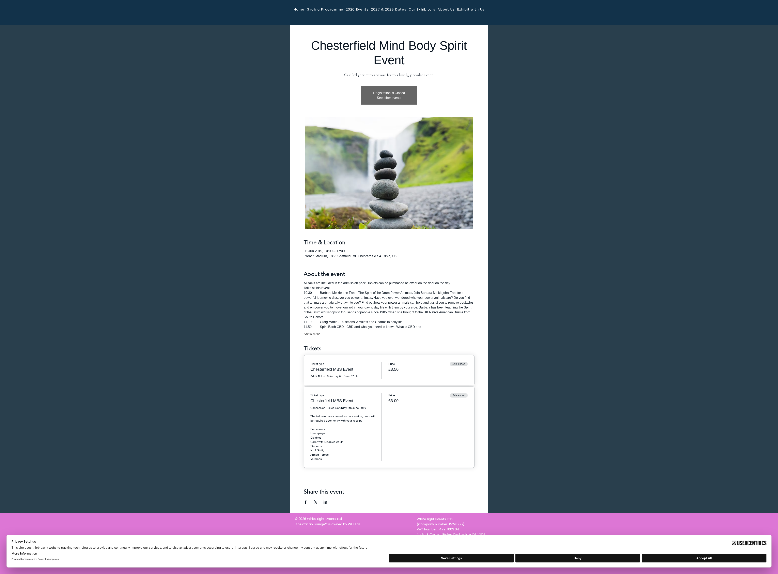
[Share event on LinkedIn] (325, 502)
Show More (312, 334)
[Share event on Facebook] (306, 502)
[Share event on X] (315, 502)
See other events (389, 98)
